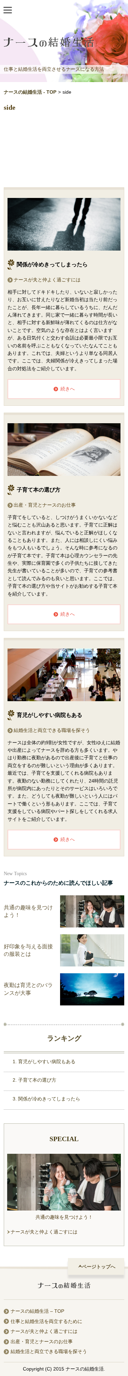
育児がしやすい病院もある (46, 1061)
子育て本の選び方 (37, 1080)
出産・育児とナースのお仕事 (45, 505)
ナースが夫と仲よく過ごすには (47, 279)
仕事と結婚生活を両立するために (46, 1321)
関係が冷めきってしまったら (49, 1098)
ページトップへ (98, 1266)
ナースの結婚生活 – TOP (37, 1311)
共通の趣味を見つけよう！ (64, 1217)
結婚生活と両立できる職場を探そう (52, 730)
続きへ (67, 388)
